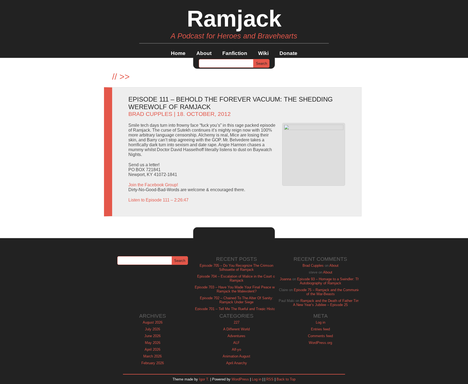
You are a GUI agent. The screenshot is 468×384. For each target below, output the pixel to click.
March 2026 (152, 356)
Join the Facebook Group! (153, 185)
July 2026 (152, 329)
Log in (320, 322)
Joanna (285, 279)
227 (236, 322)
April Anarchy (236, 363)
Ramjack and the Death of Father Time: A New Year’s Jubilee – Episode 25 (327, 303)
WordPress (240, 379)
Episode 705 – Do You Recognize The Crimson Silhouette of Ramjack (236, 267)
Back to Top (286, 379)
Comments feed (320, 336)
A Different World (236, 329)
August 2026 (152, 322)
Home (178, 53)
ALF (236, 343)
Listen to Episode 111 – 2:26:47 (158, 200)
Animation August (236, 356)
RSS (270, 379)
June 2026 (152, 336)
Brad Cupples (150, 114)
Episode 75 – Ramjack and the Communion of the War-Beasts (328, 292)
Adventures (236, 336)
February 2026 (152, 363)
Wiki (263, 53)
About (204, 53)
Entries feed (320, 329)
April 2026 (152, 349)
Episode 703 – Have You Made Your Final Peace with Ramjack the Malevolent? (236, 289)
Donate (288, 53)
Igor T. (204, 379)
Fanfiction (234, 53)
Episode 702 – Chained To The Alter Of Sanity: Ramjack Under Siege (236, 300)
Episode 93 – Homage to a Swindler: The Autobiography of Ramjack (329, 281)
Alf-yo (236, 349)
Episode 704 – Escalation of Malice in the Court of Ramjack (236, 278)
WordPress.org (320, 343)
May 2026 (152, 343)
